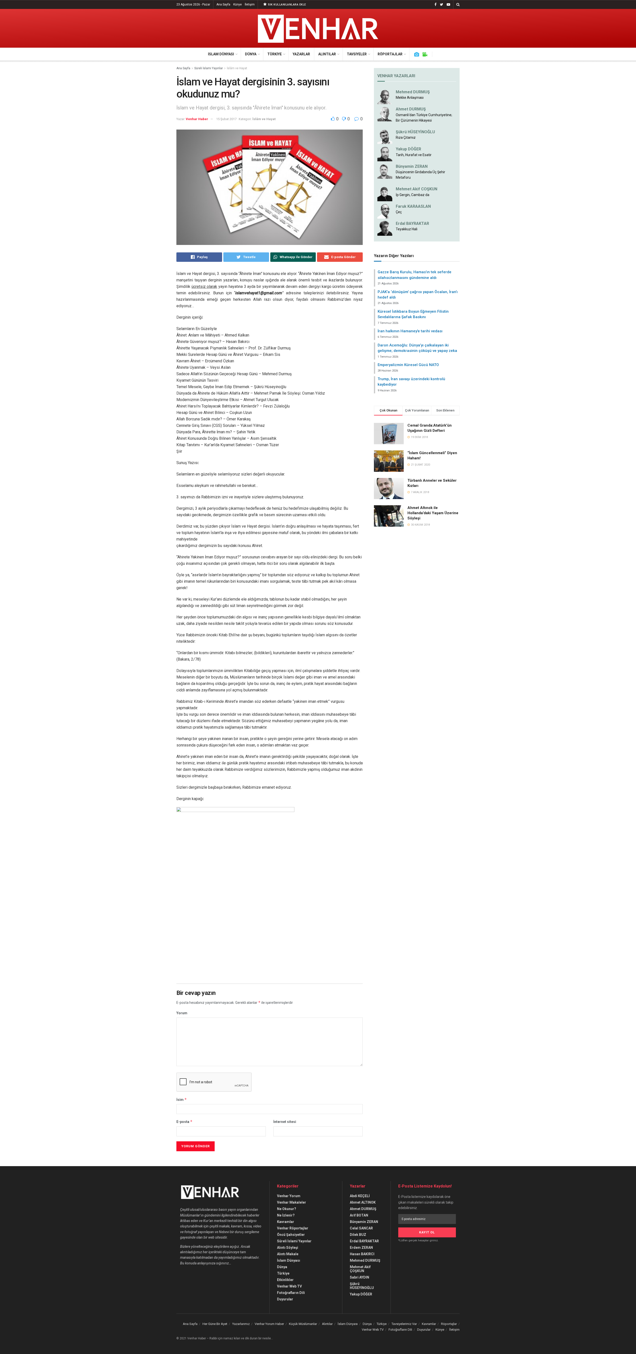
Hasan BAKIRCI (362, 1254)
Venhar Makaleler (291, 1202)
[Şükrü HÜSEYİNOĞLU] (384, 136)
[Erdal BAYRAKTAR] (384, 228)
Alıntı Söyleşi (287, 1248)
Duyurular (285, 1299)
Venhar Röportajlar (292, 1228)
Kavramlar (285, 1222)
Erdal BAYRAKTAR (412, 223)
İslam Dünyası (221, 54)
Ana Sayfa (223, 4)
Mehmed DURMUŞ (413, 92)
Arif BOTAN (359, 1215)
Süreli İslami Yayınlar (208, 68)
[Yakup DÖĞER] (384, 154)
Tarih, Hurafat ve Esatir (414, 155)
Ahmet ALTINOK (363, 1202)
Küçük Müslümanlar (303, 1324)
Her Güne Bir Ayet (214, 1324)
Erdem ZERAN (361, 1248)
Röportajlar (390, 54)
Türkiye (274, 54)
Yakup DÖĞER (408, 149)
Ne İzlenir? (286, 1215)
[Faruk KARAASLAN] (384, 211)
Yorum (181, 1013)
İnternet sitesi (284, 1122)
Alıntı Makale (287, 1254)
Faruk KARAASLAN (413, 206)
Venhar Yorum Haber (269, 1324)
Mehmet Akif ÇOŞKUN (360, 1269)
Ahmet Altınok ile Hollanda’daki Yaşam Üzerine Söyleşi (432, 513)
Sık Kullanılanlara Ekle (286, 4)
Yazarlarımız (241, 1324)
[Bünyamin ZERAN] (384, 171)
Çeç (399, 212)
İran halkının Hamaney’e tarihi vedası (410, 331)
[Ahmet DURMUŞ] (384, 114)
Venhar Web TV (289, 1286)
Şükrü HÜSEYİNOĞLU (415, 132)
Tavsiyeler (357, 54)
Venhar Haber (197, 119)
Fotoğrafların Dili (291, 1293)
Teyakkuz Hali (406, 229)
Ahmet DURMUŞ (411, 109)
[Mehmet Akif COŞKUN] (384, 194)
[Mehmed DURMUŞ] (384, 97)
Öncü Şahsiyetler (291, 1235)
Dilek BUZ (358, 1235)
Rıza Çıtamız (406, 137)
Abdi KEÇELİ (360, 1196)
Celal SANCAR (361, 1228)
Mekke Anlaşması (410, 98)
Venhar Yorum (288, 1196)
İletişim (250, 4)
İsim (181, 1099)
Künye (237, 4)
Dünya (250, 54)
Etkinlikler (285, 1280)
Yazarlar (301, 54)
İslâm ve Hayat (237, 68)
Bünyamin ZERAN (412, 166)
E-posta (184, 1121)
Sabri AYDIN (359, 1277)
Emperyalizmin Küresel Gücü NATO (408, 365)
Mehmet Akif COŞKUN (416, 189)
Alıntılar (327, 54)
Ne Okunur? (286, 1209)
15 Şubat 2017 (226, 119)
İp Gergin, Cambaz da (412, 195)
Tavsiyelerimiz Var (404, 1324)
